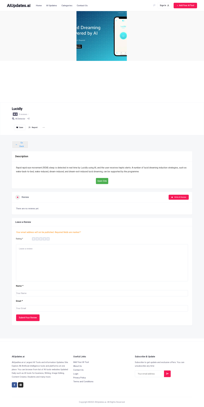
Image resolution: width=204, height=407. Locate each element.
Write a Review (180, 197)
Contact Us (82, 5)
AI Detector (20, 119)
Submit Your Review (28, 317)
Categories (66, 5)
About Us (77, 366)
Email (19, 301)
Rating (19, 239)
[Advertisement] (102, 81)
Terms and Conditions (83, 381)
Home (39, 5)
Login (75, 374)
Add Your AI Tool (81, 362)
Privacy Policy (79, 377)
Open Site (102, 181)
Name (19, 286)
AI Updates (51, 5)
